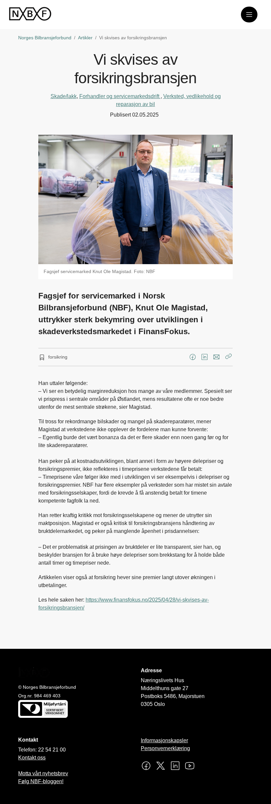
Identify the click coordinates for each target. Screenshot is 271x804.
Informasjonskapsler (164, 740)
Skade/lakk (64, 96)
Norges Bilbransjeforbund (44, 37)
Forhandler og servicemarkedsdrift (120, 96)
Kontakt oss (32, 757)
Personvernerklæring (165, 748)
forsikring (57, 357)
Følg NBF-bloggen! (40, 781)
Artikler (85, 37)
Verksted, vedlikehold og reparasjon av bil (168, 100)
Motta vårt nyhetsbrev (43, 773)
